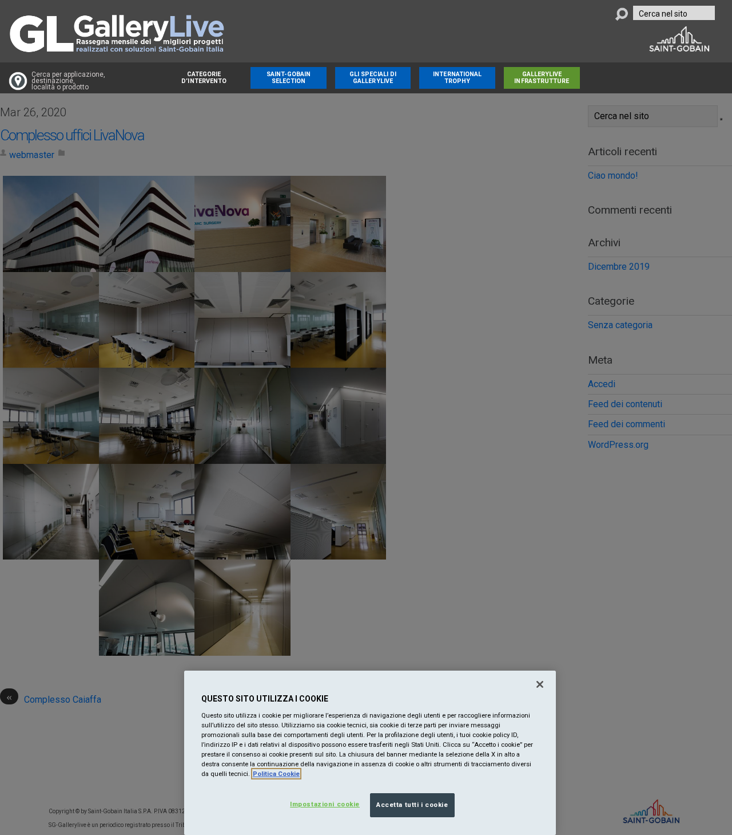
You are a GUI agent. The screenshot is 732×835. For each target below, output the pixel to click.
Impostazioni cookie (325, 804)
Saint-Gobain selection (288, 77)
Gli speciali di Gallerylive (373, 77)
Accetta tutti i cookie (412, 805)
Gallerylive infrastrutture (541, 77)
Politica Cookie (276, 774)
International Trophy (457, 77)
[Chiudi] (539, 684)
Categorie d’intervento (203, 77)
